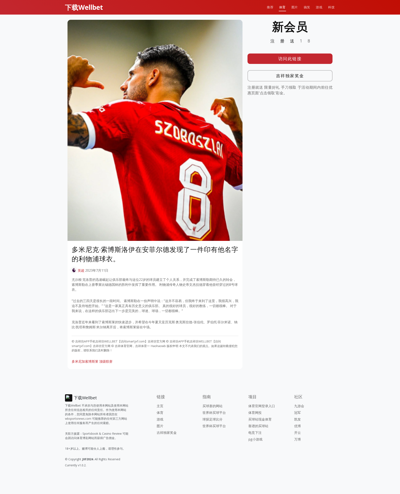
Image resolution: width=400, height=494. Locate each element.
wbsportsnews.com (78, 419)
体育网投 (255, 412)
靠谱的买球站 (258, 426)
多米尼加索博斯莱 (85, 361)
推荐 (270, 7)
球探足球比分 (212, 419)
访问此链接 (290, 58)
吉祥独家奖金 (290, 75)
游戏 (319, 7)
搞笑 (307, 7)
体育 (282, 7)
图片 (294, 7)
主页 (160, 406)
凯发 (297, 419)
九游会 (299, 406)
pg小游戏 (255, 439)
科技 (331, 7)
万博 (297, 439)
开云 (297, 432)
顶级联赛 (105, 361)
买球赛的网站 (212, 406)
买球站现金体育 (260, 419)
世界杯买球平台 (214, 412)
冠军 (297, 412)
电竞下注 (255, 432)
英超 (81, 270)
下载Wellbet (84, 7)
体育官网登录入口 (261, 406)
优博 (297, 426)
